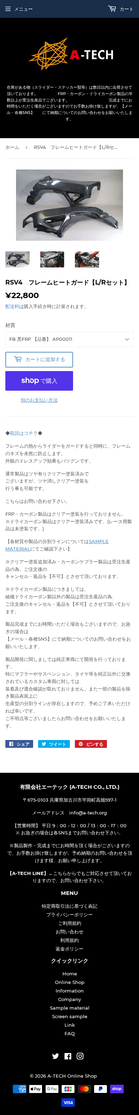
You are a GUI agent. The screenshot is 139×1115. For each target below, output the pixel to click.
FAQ (70, 1033)
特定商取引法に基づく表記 (69, 906)
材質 (10, 325)
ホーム (12, 147)
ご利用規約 (69, 923)
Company (69, 999)
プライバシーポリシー (69, 914)
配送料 (12, 306)
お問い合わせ (69, 931)
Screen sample (69, 1016)
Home (69, 973)
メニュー (23, 9)
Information (70, 991)
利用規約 (69, 940)
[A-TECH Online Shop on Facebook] (68, 1057)
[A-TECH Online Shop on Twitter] (55, 1057)
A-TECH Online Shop (72, 1076)
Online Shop (69, 982)
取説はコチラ (24, 433)
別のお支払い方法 (39, 400)
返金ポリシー (69, 949)
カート (126, 9)
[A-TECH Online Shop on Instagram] (80, 1057)
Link (70, 1025)
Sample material (69, 1008)
